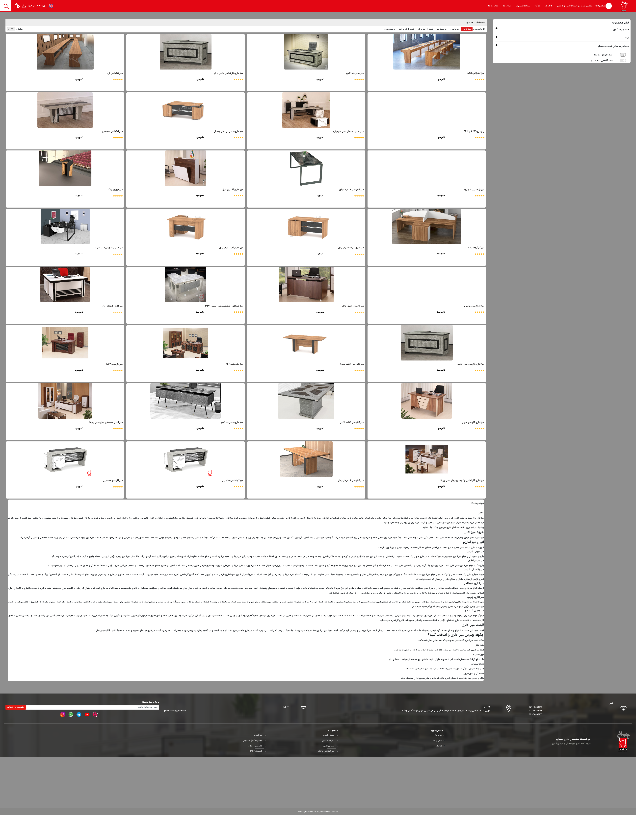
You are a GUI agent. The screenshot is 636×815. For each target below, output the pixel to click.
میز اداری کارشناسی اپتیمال (351, 247)
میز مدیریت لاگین (355, 73)
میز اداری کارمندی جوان (473, 422)
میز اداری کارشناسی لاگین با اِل (228, 73)
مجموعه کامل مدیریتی (252, 740)
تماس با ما (437, 740)
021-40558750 (535, 710)
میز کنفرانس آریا (115, 73)
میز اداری (469, 22)
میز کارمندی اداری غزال (353, 306)
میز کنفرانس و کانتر (326, 751)
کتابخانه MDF (256, 751)
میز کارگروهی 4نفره (474, 247)
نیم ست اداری (328, 740)
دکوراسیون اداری (255, 745)
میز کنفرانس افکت (475, 73)
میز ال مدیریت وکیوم (474, 189)
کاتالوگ (439, 745)
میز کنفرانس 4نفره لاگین (352, 422)
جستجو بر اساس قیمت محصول (613, 46)
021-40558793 (535, 707)
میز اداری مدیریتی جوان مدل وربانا (106, 422)
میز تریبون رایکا (115, 189)
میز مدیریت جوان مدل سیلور (109, 247)
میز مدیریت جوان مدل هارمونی (348, 131)
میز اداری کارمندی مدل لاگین (470, 364)
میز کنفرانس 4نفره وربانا (352, 364)
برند (627, 38)
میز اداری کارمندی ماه (112, 306)
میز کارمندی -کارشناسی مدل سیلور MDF (224, 306)
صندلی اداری (328, 745)
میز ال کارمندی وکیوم (474, 306)
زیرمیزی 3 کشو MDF (474, 131)
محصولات (600, 6)
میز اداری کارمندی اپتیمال (231, 247)
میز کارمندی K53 (114, 364)
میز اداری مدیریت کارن (232, 422)
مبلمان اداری (452, 527)
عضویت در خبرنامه (15, 707)
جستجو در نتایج (621, 29)
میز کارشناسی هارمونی (232, 480)
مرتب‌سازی (477, 29)
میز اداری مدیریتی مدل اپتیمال (228, 131)
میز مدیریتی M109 (234, 364)
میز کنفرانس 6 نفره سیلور (351, 189)
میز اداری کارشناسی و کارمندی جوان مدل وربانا (462, 480)
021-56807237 (535, 714)
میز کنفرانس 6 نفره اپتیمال (351, 480)
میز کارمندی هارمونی (113, 480)
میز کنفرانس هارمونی (112, 131)
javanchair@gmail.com (175, 710)
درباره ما (438, 735)
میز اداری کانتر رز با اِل (232, 189)
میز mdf (437, 556)
